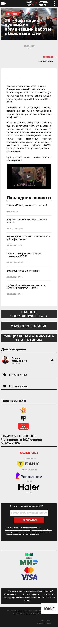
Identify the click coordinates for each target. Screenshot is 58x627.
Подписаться (29, 520)
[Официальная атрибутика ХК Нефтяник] (29, 338)
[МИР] (29, 562)
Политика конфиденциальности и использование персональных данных (29, 597)
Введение (48, 57)
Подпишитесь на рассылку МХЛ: (27, 506)
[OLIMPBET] (23, 426)
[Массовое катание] (29, 326)
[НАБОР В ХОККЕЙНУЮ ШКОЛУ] (29, 313)
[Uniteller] (29, 555)
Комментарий (45, 62)
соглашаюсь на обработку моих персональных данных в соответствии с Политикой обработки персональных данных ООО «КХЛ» (28, 532)
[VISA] (29, 577)
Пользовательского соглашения (17, 530)
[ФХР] (23, 410)
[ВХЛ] (23, 418)
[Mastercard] (29, 570)
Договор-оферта (30, 594)
